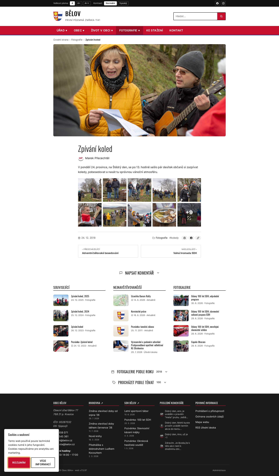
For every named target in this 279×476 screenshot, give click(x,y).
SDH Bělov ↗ (131, 403)
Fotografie (129, 30)
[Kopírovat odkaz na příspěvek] (198, 238)
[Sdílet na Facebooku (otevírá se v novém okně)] (191, 238)
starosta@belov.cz (64, 444)
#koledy (174, 237)
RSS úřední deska (205, 427)
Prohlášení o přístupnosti (209, 411)
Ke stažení (154, 30)
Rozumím (19, 462)
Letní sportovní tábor (136, 411)
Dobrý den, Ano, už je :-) (176, 436)
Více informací (43, 462)
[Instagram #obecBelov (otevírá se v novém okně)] (223, 3)
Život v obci (102, 30)
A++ (87, 3)
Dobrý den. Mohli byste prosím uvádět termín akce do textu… (177, 425)
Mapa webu (202, 422)
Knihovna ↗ (96, 403)
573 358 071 (60, 432)
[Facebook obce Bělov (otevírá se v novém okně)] (217, 3)
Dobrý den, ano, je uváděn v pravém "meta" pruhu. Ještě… (176, 414)
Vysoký (123, 3)
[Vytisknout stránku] (184, 238)
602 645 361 (60, 436)
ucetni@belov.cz (62, 440)
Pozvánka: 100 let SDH (137, 419)
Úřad (62, 30)
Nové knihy (95, 436)
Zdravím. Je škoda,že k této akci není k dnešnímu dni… (177, 446)
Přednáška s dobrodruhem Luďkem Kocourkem (101, 448)
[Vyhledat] (221, 16)
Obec (79, 30)
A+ (78, 3)
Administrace (219, 470)
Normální (110, 3)
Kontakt (176, 30)
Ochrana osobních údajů (209, 416)
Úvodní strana (60, 39)
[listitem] (90, 190)
